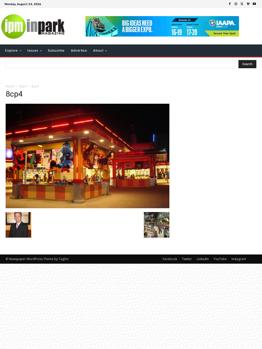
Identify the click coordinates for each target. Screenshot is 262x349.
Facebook (170, 259)
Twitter (187, 259)
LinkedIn (203, 259)
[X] (242, 4)
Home (10, 86)
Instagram (239, 259)
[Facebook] (230, 4)
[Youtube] (254, 4)
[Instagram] (236, 4)
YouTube (220, 259)
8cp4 (23, 86)
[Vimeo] (248, 4)
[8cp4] (87, 207)
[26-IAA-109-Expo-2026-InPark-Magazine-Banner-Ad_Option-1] (162, 26)
